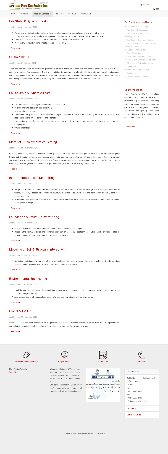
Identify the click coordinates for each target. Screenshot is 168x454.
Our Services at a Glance (138, 23)
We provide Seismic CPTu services (65, 369)
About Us (72, 14)
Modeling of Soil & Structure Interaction (37, 249)
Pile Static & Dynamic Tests (28, 21)
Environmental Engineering (28, 278)
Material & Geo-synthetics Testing (33, 142)
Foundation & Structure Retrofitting (34, 217)
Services (24, 14)
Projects (59, 14)
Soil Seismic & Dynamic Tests (30, 93)
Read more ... (16, 48)
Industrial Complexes (136, 50)
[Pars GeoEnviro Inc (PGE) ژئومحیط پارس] (28, 5)
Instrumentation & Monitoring (140, 56)
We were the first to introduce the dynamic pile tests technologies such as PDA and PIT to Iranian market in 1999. (66, 377)
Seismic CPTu (19, 57)
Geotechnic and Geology (137, 26)
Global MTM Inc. (20, 311)
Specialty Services (42, 14)
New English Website (18, 369)
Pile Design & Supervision (138, 30)
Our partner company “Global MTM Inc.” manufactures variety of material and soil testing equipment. (66, 388)
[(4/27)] (103, 386)
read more (130, 126)
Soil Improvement (134, 46)
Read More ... (15, 372)
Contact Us (86, 14)
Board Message (133, 90)
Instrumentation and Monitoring (32, 178)
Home (14, 14)
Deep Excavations (135, 53)
